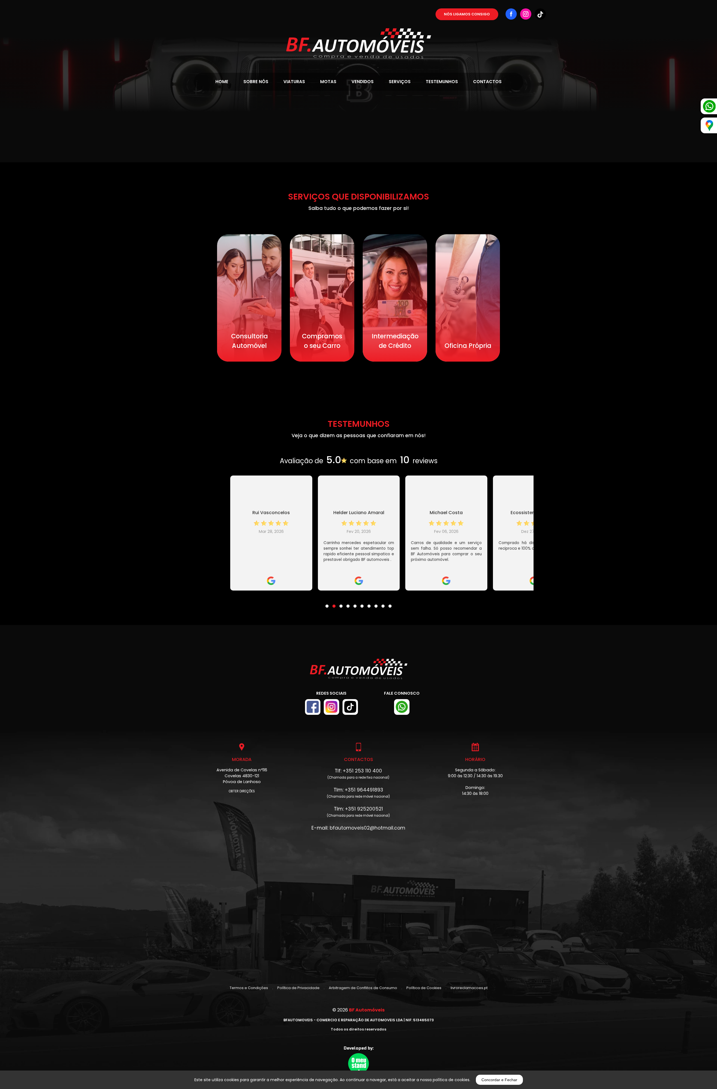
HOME (221, 82)
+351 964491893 (364, 789)
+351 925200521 (364, 808)
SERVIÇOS (400, 82)
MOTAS (328, 82)
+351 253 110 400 (362, 770)
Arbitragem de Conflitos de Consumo (363, 987)
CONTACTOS (487, 82)
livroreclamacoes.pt (469, 987)
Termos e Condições (249, 987)
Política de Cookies (423, 987)
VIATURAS (294, 82)
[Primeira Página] (358, 29)
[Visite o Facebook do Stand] (312, 707)
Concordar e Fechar (499, 1080)
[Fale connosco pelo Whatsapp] (401, 707)
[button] (326, 602)
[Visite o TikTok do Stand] (350, 707)
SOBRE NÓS (255, 82)
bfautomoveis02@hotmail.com (367, 828)
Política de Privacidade (298, 987)
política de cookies (451, 1080)
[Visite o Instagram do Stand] (331, 707)
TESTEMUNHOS (442, 82)
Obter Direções (242, 791)
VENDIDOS (362, 82)
